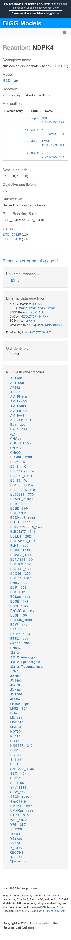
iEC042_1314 (19, 461)
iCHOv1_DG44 (20, 443)
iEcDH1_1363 (19, 522)
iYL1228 (15, 829)
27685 (51, 308)
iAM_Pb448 (18, 396)
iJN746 (14, 689)
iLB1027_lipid (19, 703)
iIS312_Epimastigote (24, 661)
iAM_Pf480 (17, 406)
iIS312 (14, 652)
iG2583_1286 (19, 643)
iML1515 (15, 717)
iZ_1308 (15, 847)
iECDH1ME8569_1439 (26, 526)
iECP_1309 (18, 587)
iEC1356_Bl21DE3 (23, 475)
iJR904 (14, 698)
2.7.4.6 (30, 320)
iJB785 (14, 675)
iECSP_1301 (19, 615)
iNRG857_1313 (21, 745)
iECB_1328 (18, 503)
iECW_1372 (18, 624)
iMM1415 (16, 722)
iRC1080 (16, 754)
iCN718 (15, 447)
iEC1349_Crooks (22, 471)
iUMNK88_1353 (21, 810)
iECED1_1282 (20, 536)
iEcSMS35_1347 (22, 610)
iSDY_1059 (17, 778)
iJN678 (14, 684)
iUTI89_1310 (19, 815)
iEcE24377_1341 (22, 531)
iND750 (15, 731)
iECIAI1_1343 (19, 550)
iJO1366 (15, 694)
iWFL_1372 (18, 819)
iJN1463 (15, 680)
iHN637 (15, 647)
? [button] (56, 260)
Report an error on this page (29, 261)
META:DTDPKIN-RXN (34, 316)
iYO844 (15, 833)
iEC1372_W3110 (22, 489)
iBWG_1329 (18, 429)
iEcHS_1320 (18, 545)
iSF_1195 (16, 782)
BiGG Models (22, 22)
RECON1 (16, 852)
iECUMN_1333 (20, 619)
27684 (42, 308)
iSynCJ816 (17, 801)
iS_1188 (15, 759)
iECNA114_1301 (22, 559)
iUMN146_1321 (21, 805)
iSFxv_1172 (18, 791)
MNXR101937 (54, 324)
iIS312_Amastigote (23, 657)
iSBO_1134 (18, 773)
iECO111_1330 (21, 568)
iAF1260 (15, 378)
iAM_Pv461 (18, 415)
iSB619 (14, 763)
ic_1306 (15, 433)
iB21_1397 (17, 424)
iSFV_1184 (17, 787)
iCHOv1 (15, 438)
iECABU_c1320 (21, 498)
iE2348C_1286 (20, 457)
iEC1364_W (18, 480)
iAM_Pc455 (18, 401)
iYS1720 (15, 838)
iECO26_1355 (20, 573)
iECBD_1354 (19, 508)
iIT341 (14, 671)
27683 (32, 308)
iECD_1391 (11, 80)
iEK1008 (15, 629)
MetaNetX (28, 332)
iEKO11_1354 (19, 633)
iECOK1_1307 (20, 578)
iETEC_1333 (19, 638)
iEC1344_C (18, 466)
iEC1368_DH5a (21, 485)
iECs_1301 (17, 591)
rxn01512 (37, 312)
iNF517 (14, 736)
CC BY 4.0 (43, 332)
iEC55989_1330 (21, 494)
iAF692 (14, 387)
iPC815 (15, 750)
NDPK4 (15, 280)
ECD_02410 (12, 238)
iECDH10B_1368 (22, 517)
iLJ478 (14, 712)
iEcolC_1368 (19, 582)
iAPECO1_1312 (21, 419)
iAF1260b (16, 382)
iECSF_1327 (19, 605)
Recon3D (16, 856)
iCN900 (15, 452)
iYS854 (14, 843)
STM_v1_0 (17, 861)
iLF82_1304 (18, 708)
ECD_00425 (12, 234)
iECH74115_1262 (22, 540)
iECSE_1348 (19, 601)
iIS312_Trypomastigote (26, 666)
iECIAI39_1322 (20, 554)
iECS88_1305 (19, 596)
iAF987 (14, 391)
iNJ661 (14, 740)
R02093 (37, 304)
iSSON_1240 (19, 796)
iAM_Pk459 (18, 410)
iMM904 (15, 726)
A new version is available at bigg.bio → (35, 13)
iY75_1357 (17, 824)
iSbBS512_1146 (21, 768)
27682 (23, 308)
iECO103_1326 (21, 563)
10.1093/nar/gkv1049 (53, 910)
